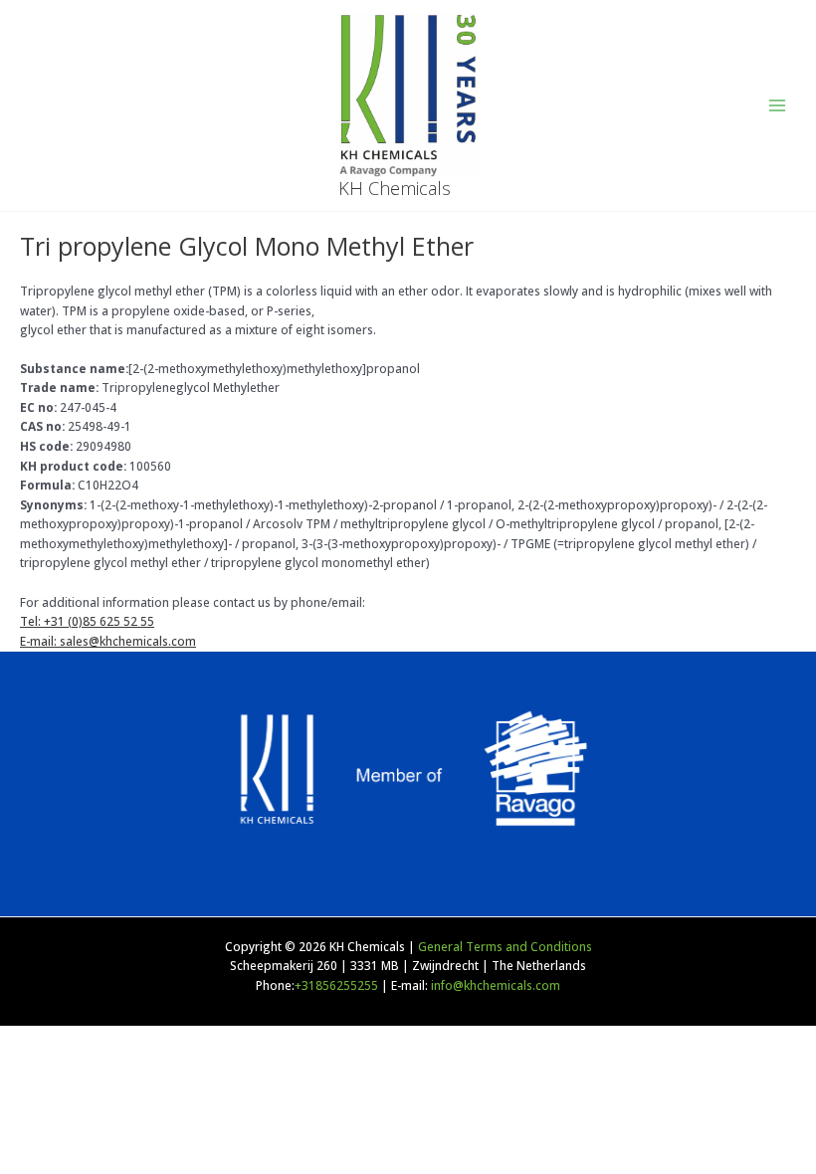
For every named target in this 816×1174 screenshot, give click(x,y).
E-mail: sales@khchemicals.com (108, 641)
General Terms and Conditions (505, 946)
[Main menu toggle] (777, 105)
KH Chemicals (394, 188)
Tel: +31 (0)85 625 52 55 (87, 621)
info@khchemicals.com (495, 985)
